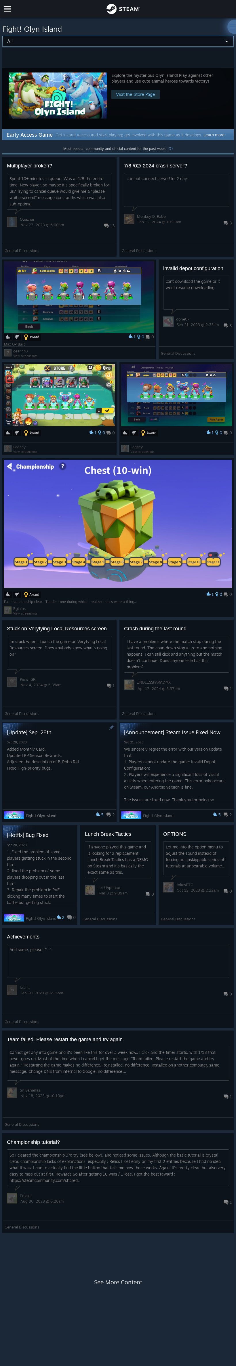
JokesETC (184, 884)
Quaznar (27, 219)
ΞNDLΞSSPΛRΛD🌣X (154, 682)
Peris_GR (27, 679)
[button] (118, 98)
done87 (183, 319)
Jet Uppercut (109, 887)
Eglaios (19, 608)
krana (25, 987)
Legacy (19, 446)
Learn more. (214, 134)
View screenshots (25, 356)
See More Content (118, 1282)
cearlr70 (20, 351)
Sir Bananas (30, 1090)
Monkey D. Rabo (151, 216)
